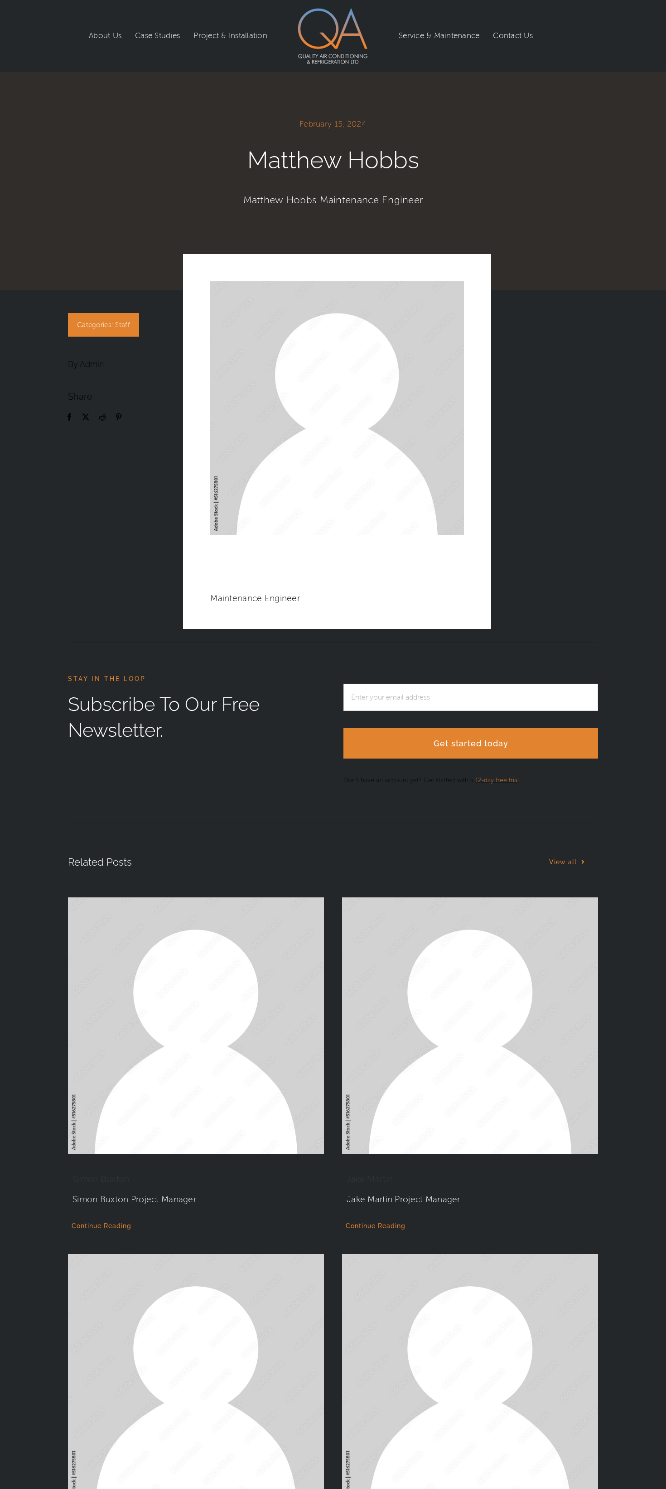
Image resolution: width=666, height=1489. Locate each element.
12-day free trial (497, 780)
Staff (122, 324)
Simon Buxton (100, 1179)
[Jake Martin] (470, 1025)
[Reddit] (102, 417)
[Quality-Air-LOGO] (333, 12)
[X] (85, 417)
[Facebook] (69, 417)
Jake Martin (370, 1179)
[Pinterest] (119, 417)
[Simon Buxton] (196, 1025)
